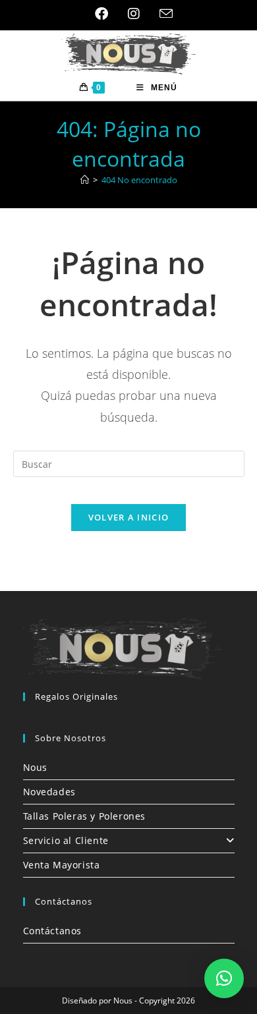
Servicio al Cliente (66, 840)
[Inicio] (84, 180)
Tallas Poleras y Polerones (84, 816)
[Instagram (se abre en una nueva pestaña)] (134, 13)
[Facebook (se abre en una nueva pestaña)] (101, 13)
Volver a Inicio (128, 517)
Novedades (49, 791)
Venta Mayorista (61, 865)
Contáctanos (52, 930)
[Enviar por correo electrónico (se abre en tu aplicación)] (161, 13)
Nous (35, 767)
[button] (224, 978)
